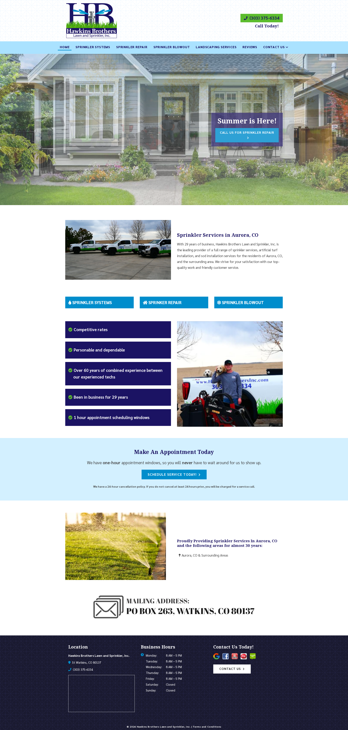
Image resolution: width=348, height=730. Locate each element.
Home (64, 47)
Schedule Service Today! (172, 474)
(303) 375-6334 (264, 18)
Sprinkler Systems (93, 47)
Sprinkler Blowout (171, 47)
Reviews (249, 47)
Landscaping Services (216, 47)
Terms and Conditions (207, 726)
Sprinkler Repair (131, 47)
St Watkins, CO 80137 (86, 662)
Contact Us (274, 47)
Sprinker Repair (164, 302)
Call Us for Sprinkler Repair (247, 132)
